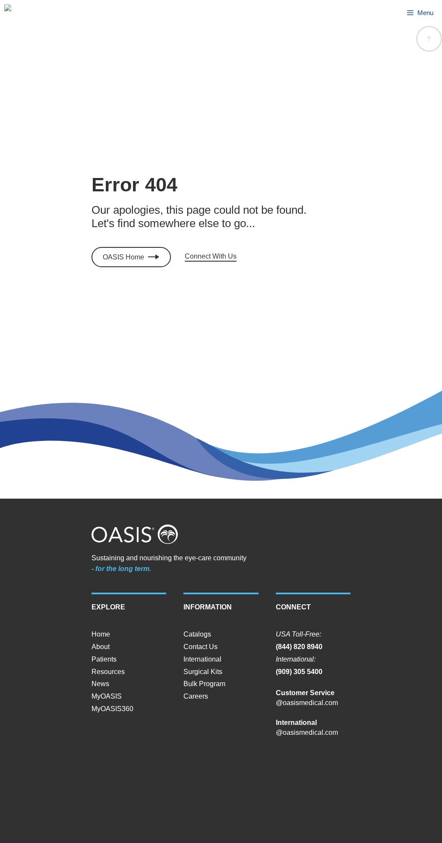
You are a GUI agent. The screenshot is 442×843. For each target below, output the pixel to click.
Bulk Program (204, 683)
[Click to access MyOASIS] (131, 257)
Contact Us (200, 646)
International (202, 659)
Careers (195, 696)
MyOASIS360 (112, 708)
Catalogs (197, 634)
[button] (429, 39)
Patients (104, 659)
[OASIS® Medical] (16, 13)
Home (101, 634)
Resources (108, 671)
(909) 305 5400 (299, 671)
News (100, 683)
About (101, 646)
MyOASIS (107, 696)
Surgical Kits (202, 671)
